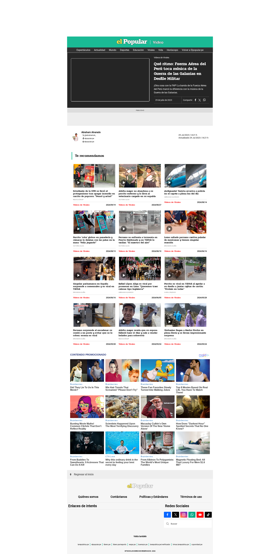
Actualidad (99, 50)
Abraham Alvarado (171, 197)
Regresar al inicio (84, 474)
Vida (160, 50)
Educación (138, 50)
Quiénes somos (88, 496)
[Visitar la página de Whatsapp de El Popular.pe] (191, 515)
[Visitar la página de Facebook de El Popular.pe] (167, 515)
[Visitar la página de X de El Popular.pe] (175, 515)
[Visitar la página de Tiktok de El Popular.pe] (208, 515)
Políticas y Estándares (153, 496)
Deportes (124, 50)
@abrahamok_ (90, 135)
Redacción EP (78, 199)
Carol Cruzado (170, 292)
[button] (167, 524)
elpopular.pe (89, 138)
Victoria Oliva (124, 199)
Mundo (112, 50)
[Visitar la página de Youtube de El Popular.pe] (200, 515)
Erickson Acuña (170, 246)
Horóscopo (172, 50)
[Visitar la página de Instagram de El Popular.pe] (183, 515)
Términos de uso (191, 496)
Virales (151, 50)
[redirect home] (140, 487)
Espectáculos (83, 50)
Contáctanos (119, 496)
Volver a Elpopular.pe (192, 50)
